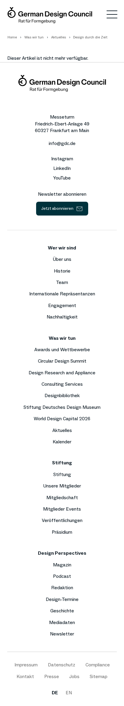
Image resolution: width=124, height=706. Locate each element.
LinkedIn (62, 168)
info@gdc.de (62, 143)
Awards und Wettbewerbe (62, 349)
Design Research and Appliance (62, 373)
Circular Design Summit (62, 361)
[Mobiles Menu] (112, 16)
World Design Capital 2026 (62, 418)
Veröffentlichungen (62, 520)
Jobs (74, 676)
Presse (51, 676)
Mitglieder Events (62, 509)
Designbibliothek (62, 395)
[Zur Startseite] (49, 15)
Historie (62, 271)
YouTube (62, 178)
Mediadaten (62, 622)
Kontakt (25, 676)
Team (62, 282)
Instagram (62, 158)
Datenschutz (61, 665)
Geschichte (62, 611)
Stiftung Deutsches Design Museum (62, 407)
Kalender (62, 442)
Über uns (62, 259)
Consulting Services (62, 384)
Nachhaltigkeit (62, 317)
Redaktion (62, 587)
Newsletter (62, 634)
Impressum (26, 665)
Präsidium (62, 532)
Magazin (62, 565)
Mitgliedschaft (62, 497)
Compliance (97, 665)
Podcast (62, 576)
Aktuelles (62, 430)
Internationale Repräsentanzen (62, 294)
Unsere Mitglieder (62, 486)
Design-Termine (62, 599)
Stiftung (62, 474)
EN (69, 692)
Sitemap (98, 676)
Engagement (62, 305)
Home (12, 37)
